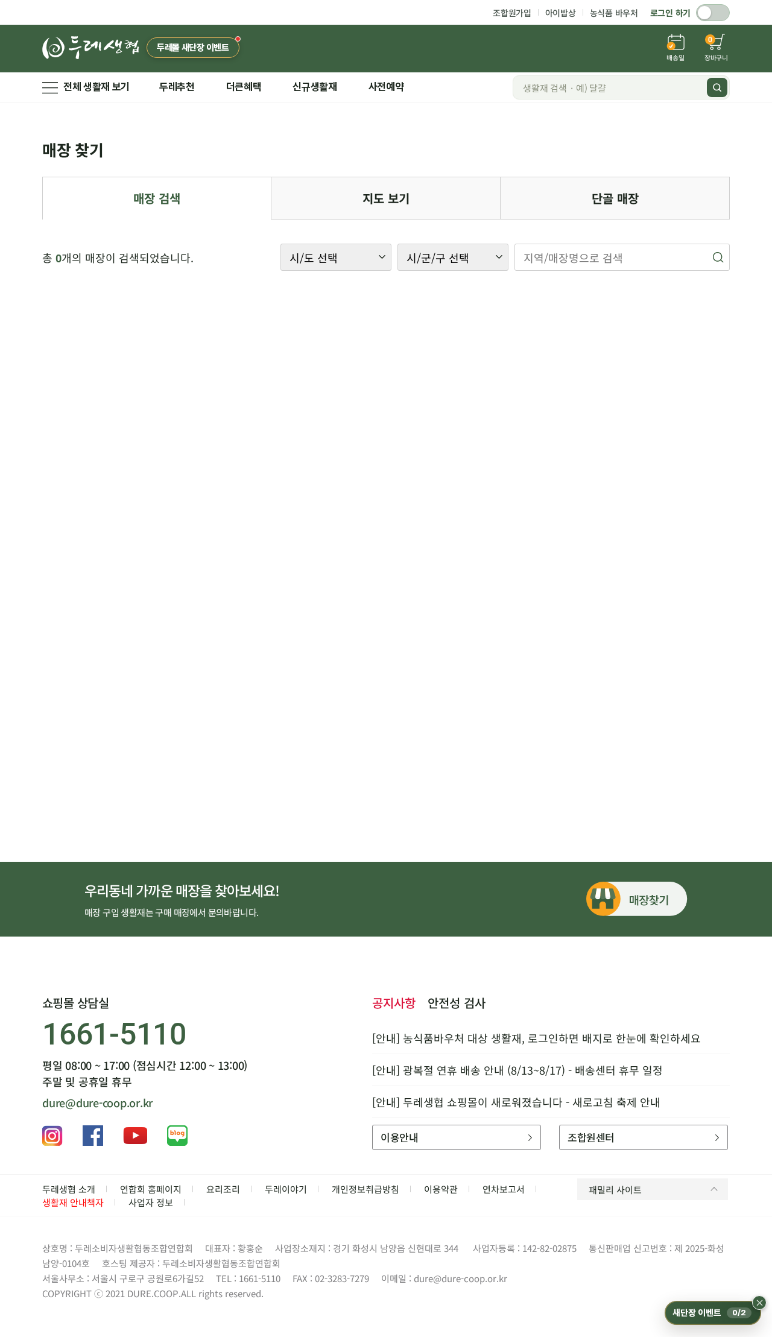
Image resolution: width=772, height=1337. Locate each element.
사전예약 (386, 87)
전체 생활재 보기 (96, 87)
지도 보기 (386, 198)
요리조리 (223, 1189)
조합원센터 (591, 1137)
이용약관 (441, 1189)
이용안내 (399, 1137)
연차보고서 (503, 1189)
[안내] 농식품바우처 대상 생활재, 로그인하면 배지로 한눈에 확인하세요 (536, 1038)
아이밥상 (560, 13)
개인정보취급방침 (365, 1189)
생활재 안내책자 (73, 1202)
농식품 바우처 (614, 13)
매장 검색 (156, 198)
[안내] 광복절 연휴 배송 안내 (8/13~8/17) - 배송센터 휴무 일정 (517, 1070)
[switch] (713, 12)
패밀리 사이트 (615, 1189)
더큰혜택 (244, 87)
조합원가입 (512, 13)
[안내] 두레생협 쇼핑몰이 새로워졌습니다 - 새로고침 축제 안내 (516, 1102)
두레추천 (177, 87)
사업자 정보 (150, 1202)
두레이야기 (286, 1189)
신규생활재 (315, 87)
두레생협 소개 (68, 1189)
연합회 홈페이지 (151, 1189)
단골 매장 (615, 198)
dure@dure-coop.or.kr (97, 1102)
